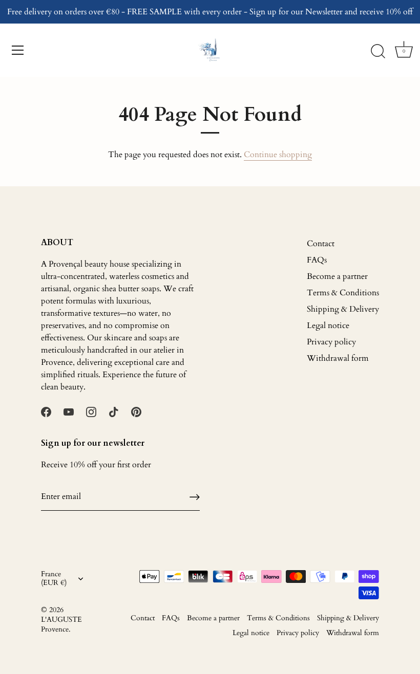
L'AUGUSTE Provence (61, 624)
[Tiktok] (114, 411)
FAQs (317, 260)
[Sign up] (195, 496)
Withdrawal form (338, 358)
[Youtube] (69, 411)
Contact (320, 243)
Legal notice (328, 325)
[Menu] (18, 50)
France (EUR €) (54, 579)
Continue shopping (278, 154)
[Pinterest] (136, 411)
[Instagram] (91, 411)
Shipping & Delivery (343, 309)
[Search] (378, 51)
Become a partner (337, 276)
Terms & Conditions (343, 292)
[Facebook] (46, 411)
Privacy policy (331, 341)
